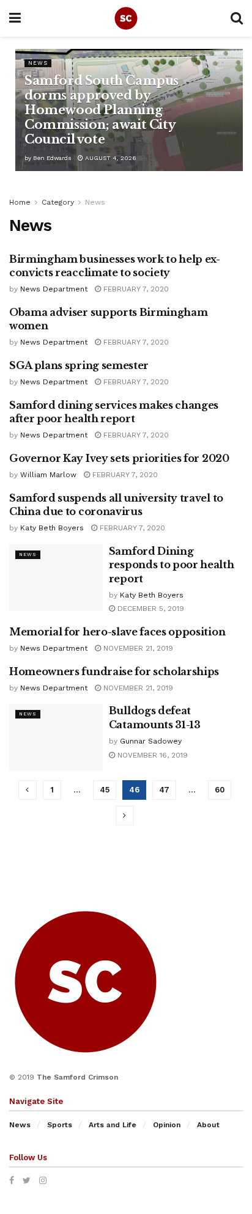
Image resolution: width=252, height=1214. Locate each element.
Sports (59, 1125)
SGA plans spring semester (79, 365)
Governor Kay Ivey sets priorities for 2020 (119, 458)
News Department (53, 289)
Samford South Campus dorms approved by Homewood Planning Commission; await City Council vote (101, 110)
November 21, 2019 (137, 648)
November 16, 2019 (151, 755)
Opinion (166, 1125)
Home (20, 202)
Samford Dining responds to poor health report (171, 565)
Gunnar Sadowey (151, 741)
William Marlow (48, 474)
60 (219, 789)
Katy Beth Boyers (52, 528)
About (208, 1125)
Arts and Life (112, 1125)
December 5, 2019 (149, 608)
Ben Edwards (52, 158)
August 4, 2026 (109, 158)
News (38, 63)
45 (104, 789)
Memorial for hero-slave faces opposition (117, 632)
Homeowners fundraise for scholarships (114, 671)
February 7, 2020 (135, 289)
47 (164, 789)
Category (58, 202)
